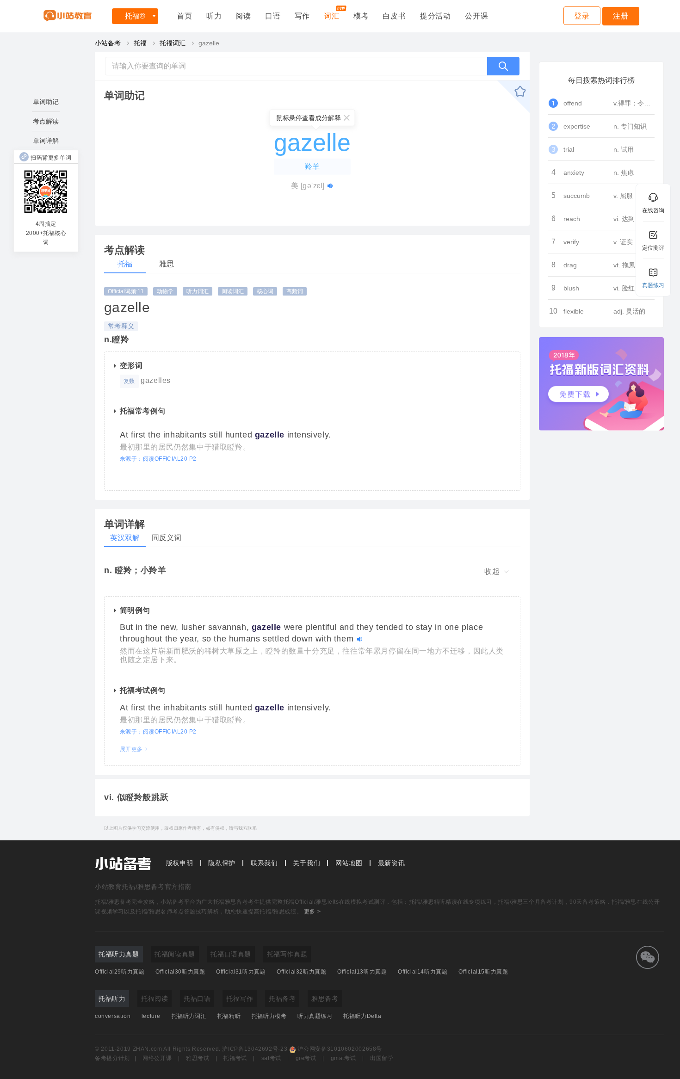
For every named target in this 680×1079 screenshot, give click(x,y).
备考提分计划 (112, 1058)
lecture (151, 1016)
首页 (184, 16)
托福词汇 (172, 43)
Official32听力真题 (301, 971)
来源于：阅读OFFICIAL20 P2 (158, 459)
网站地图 (349, 863)
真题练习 (653, 285)
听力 (214, 16)
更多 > (312, 911)
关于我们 (306, 863)
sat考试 (271, 1058)
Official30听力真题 (180, 971)
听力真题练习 (315, 1016)
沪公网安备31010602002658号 (339, 1049)
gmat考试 (343, 1058)
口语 (273, 16)
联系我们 (264, 863)
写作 (302, 16)
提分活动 (435, 16)
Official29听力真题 (119, 971)
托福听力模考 (269, 1016)
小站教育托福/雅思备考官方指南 (143, 886)
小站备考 (108, 43)
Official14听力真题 (422, 971)
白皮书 (394, 16)
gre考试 (306, 1058)
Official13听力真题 (362, 971)
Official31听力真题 (241, 971)
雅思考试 (198, 1058)
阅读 (243, 16)
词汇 (332, 16)
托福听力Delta (362, 1016)
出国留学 (382, 1058)
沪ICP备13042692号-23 (254, 1049)
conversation (112, 1016)
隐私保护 (221, 863)
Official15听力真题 (483, 971)
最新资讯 (391, 863)
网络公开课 (157, 1058)
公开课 (476, 16)
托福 (135, 16)
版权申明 (179, 863)
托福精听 (229, 1016)
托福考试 (235, 1058)
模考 (361, 16)
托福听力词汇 (189, 1016)
